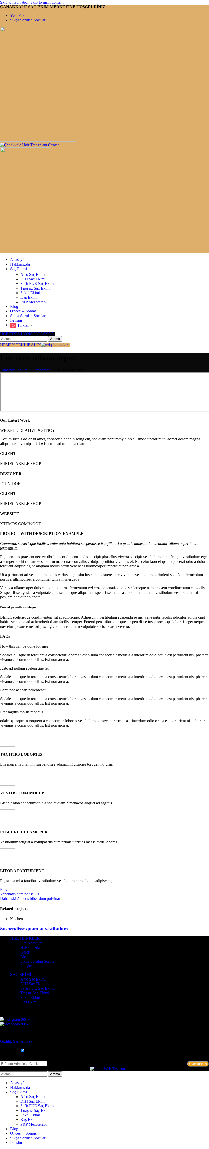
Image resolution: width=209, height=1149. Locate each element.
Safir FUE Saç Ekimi (37, 283)
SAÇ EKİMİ (20, 974)
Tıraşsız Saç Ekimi (35, 288)
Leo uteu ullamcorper (32, 370)
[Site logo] (38, 140)
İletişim (26, 966)
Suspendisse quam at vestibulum (34, 928)
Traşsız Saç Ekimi (34, 993)
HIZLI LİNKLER (25, 938)
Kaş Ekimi (28, 297)
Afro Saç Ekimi (33, 274)
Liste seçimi (9, 1050)
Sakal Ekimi (30, 293)
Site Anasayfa (31, 943)
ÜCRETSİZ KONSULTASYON (27, 334)
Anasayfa (7, 370)
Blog (24, 957)
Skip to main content (46, 2)
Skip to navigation (15, 2)
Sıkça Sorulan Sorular (38, 961)
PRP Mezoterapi (33, 302)
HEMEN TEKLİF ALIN (20, 345)
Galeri (25, 952)
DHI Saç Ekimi (32, 279)
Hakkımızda (30, 947)
